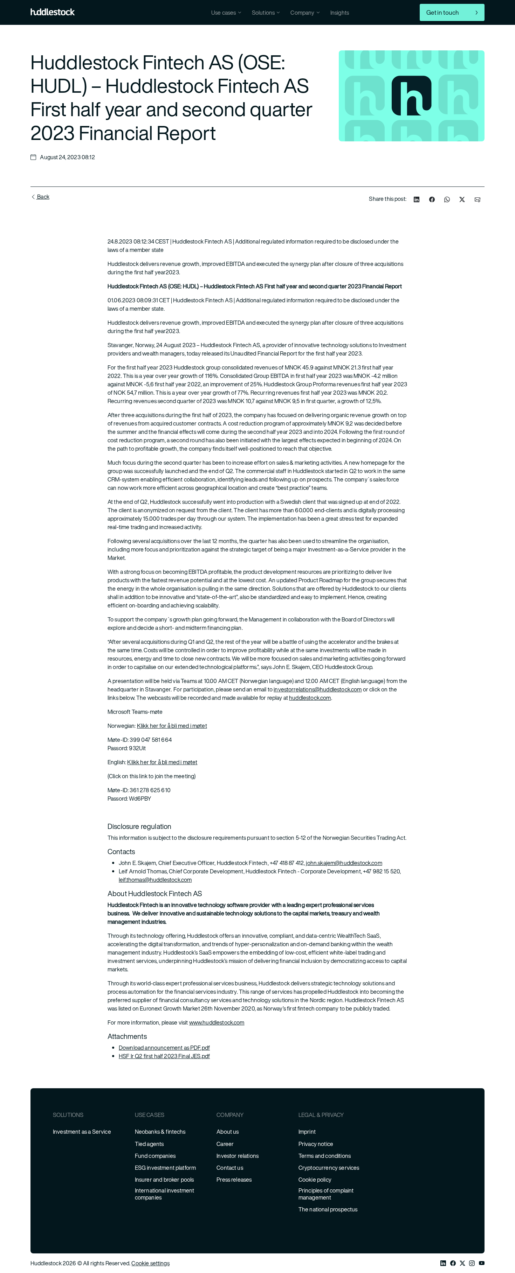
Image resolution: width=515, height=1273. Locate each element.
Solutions (263, 12)
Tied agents (149, 1144)
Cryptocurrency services (328, 1168)
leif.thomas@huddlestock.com (155, 879)
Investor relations (238, 1156)
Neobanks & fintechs (160, 1131)
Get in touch (442, 12)
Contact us (230, 1168)
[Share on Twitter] (462, 199)
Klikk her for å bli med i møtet (172, 726)
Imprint (307, 1131)
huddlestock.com (310, 698)
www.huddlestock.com (217, 1022)
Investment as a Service (82, 1131)
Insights (339, 12)
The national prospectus (328, 1209)
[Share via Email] (478, 199)
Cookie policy (314, 1179)
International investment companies (164, 1194)
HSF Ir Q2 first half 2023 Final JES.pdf (164, 1056)
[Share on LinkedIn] (417, 199)
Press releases (234, 1179)
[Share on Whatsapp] (447, 199)
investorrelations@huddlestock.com (318, 689)
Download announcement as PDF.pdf (164, 1047)
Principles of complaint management (326, 1194)
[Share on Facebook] (432, 199)
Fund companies (155, 1156)
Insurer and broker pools (164, 1179)
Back (42, 196)
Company (302, 12)
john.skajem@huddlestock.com (344, 863)
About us (228, 1131)
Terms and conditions (324, 1156)
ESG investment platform (165, 1168)
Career (225, 1144)
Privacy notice (315, 1144)
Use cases (223, 12)
